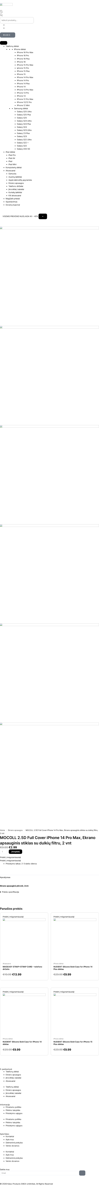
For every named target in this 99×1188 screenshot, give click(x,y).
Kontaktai (10, 1136)
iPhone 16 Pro (23, 55)
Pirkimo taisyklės (13, 1110)
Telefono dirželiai (16, 186)
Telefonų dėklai (12, 46)
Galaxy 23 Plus (23, 133)
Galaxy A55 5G (23, 149)
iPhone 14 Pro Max (25, 77)
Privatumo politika (13, 1107)
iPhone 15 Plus (23, 71)
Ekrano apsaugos (16, 183)
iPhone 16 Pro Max (25, 52)
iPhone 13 (21, 96)
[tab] (5, 877)
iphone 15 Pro (23, 68)
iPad (10, 161)
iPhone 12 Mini (23, 105)
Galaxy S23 (22, 136)
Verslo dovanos (12, 1146)
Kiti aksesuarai (15, 195)
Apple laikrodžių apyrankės (20, 180)
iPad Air (12, 158)
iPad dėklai (10, 152)
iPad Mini (12, 164)
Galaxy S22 (22, 146)
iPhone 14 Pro (23, 80)
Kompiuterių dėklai (14, 167)
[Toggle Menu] (3, 43)
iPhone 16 (21, 62)
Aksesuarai (10, 170)
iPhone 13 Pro (23, 93)
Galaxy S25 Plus (24, 115)
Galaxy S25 (22, 118)
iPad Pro (12, 155)
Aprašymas (5, 877)
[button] (10, 857)
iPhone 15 (21, 74)
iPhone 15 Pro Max (25, 65)
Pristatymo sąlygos (14, 1113)
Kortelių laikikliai (15, 192)
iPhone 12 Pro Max (25, 99)
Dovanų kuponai (13, 205)
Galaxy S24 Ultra (24, 121)
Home (2, 830)
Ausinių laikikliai (15, 177)
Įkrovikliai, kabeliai (16, 189)
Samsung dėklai (21, 108)
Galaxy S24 (22, 127)
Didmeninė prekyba (14, 1143)
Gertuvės (12, 174)
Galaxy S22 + (23, 143)
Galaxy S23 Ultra (24, 130)
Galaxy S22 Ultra (24, 139)
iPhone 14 (21, 87)
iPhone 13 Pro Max (25, 90)
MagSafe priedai (13, 198)
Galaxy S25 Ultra (24, 111)
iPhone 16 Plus (23, 59)
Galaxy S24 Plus (24, 124)
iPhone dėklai (20, 49)
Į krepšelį (15, 852)
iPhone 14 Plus (23, 83)
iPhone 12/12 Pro (24, 102)
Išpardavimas (11, 202)
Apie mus (10, 1139)
